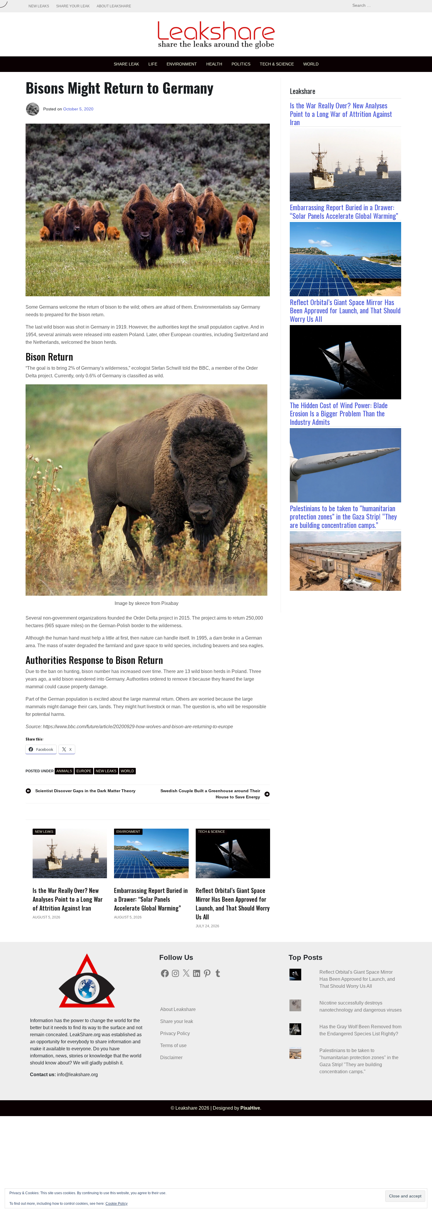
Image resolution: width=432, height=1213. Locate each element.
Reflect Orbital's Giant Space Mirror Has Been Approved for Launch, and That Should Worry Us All (357, 979)
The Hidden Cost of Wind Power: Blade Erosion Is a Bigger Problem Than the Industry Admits (339, 413)
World (311, 64)
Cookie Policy (117, 1204)
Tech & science (277, 64)
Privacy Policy (175, 1033)
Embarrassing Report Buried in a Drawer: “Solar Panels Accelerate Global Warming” (344, 211)
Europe (83, 771)
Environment (182, 64)
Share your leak (73, 6)
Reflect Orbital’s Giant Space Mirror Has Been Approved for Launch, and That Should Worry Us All (345, 310)
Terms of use (173, 1045)
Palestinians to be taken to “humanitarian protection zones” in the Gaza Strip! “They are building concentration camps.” (343, 516)
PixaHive (250, 1108)
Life (152, 64)
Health (214, 64)
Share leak (126, 64)
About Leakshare (114, 6)
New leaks (39, 6)
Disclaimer (171, 1057)
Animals (64, 771)
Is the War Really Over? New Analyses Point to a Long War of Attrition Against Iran (341, 113)
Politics (241, 64)
